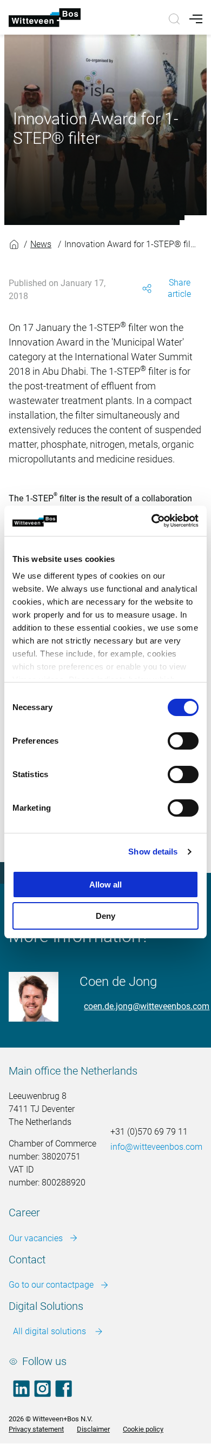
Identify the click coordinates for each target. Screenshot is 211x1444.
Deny (105, 915)
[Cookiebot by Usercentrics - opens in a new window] (152, 521)
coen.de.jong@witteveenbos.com (146, 1006)
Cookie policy (143, 1429)
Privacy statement (36, 1429)
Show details (152, 851)
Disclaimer (93, 1429)
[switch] (183, 741)
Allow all (105, 884)
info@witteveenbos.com (156, 1147)
